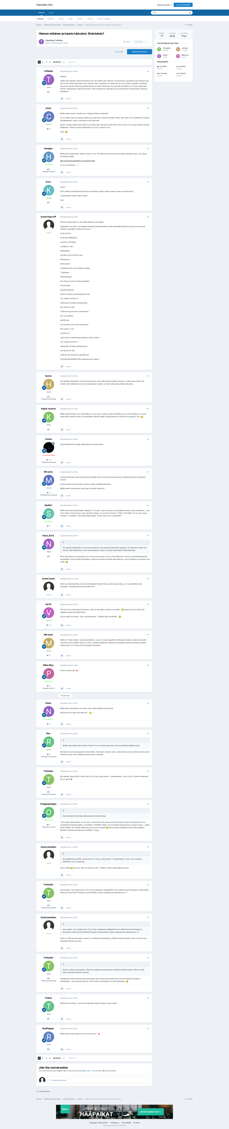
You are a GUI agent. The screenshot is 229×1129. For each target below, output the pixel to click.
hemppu (48, 148)
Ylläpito (90, 19)
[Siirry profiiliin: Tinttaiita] (48, 779)
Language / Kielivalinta (98, 1123)
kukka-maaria (48, 408)
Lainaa (68, 99)
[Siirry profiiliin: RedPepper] (48, 1036)
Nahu (48, 703)
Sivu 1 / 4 (72, 62)
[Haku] (190, 13)
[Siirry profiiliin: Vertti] (48, 612)
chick (48, 108)
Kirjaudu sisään (164, 5)
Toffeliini (59, 40)
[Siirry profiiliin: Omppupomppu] (48, 812)
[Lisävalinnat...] (147, 71)
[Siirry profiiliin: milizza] (178, 49)
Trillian (48, 998)
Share (127, 42)
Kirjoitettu (69, 71)
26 (49, 686)
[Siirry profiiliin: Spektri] (48, 513)
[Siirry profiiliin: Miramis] (48, 480)
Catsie (48, 439)
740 (49, 460)
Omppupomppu (48, 804)
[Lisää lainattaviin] (62, 98)
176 (49, 625)
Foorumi (40, 19)
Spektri (48, 505)
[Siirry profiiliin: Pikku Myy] (48, 673)
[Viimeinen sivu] (64, 62)
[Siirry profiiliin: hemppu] (48, 156)
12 (50, 724)
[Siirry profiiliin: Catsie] (48, 447)
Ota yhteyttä (126, 1123)
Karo (48, 182)
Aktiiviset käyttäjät (103, 19)
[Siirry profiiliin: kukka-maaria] (48, 417)
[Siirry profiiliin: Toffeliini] (41, 41)
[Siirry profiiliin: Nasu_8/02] (48, 544)
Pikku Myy (48, 665)
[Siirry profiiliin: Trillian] (48, 1006)
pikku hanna (186, 55)
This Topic (180, 12)
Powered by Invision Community (114, 1125)
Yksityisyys (115, 1123)
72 (49, 493)
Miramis (48, 472)
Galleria (61, 19)
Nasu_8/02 (48, 535)
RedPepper (48, 1028)
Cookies (136, 1123)
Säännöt (80, 19)
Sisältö (51, 13)
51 (50, 129)
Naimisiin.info (44, 4)
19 (50, 754)
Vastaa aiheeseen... (59, 1080)
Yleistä (65, 43)
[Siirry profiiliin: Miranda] (48, 643)
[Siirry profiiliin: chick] (48, 116)
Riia (48, 733)
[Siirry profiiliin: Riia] (48, 741)
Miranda (48, 634)
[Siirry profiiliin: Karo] (48, 190)
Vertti (48, 604)
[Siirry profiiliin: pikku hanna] (178, 56)
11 (49, 169)
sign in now (90, 1071)
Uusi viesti (119, 52)
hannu (48, 376)
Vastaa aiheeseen (139, 52)
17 (50, 526)
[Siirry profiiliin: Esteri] (159, 56)
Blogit (70, 19)
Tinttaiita (48, 771)
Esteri (165, 55)
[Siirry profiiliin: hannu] (48, 384)
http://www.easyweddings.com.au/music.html (77, 161)
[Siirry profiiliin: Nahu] (48, 711)
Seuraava (57, 62)
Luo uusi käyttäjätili (183, 5)
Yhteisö (41, 13)
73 (49, 655)
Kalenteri (51, 19)
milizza (185, 48)
